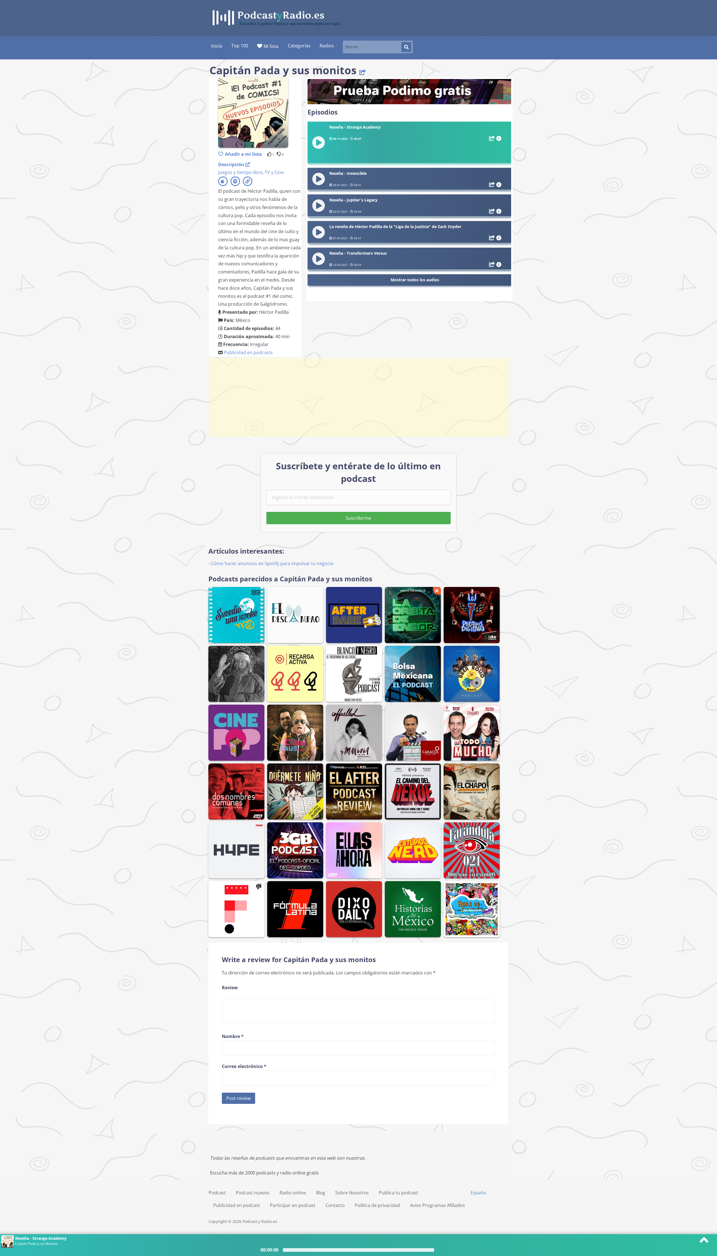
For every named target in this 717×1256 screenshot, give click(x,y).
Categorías (299, 46)
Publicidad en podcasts (248, 352)
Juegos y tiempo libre (240, 172)
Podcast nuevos (252, 1193)
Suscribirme (358, 518)
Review (230, 988)
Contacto (335, 1205)
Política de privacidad (377, 1205)
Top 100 (239, 46)
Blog (320, 1193)
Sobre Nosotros (352, 1193)
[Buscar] (406, 47)
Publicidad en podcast (236, 1205)
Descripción (231, 164)
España (478, 1193)
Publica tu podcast (398, 1193)
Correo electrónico (244, 1066)
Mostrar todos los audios (415, 279)
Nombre (233, 1036)
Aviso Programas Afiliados (437, 1205)
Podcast (217, 1193)
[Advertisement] (358, 397)
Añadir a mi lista (243, 154)
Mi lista (271, 46)
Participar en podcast (292, 1205)
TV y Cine (274, 172)
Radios (327, 46)
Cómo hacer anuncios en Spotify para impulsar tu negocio (272, 563)
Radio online (293, 1193)
